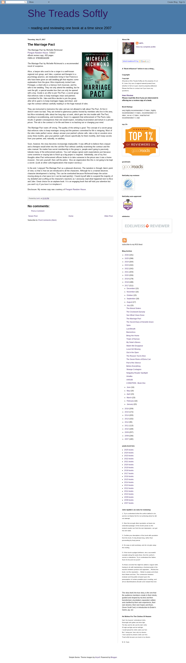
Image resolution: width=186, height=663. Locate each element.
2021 (127, 272)
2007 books (129, 503)
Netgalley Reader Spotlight (137, 373)
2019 (127, 279)
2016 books (129, 476)
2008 (127, 436)
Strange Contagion (133, 369)
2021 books (129, 462)
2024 (127, 262)
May (128, 391)
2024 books (129, 453)
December (131, 288)
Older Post (108, 216)
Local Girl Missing (133, 349)
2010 (127, 429)
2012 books (129, 488)
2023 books (129, 456)
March (129, 398)
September (131, 299)
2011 (127, 426)
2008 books (129, 500)
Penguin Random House (38, 53)
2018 (127, 282)
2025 (127, 258)
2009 (127, 432)
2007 (127, 439)
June (129, 387)
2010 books (129, 494)
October (130, 295)
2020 (127, 275)
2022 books (129, 459)
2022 (127, 269)
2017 (127, 286)
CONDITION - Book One (135, 383)
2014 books (129, 482)
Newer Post (32, 216)
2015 (127, 412)
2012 (127, 422)
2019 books (129, 468)
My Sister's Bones (133, 342)
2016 (127, 409)
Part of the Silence (133, 363)
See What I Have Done (135, 315)
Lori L (141, 43)
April (129, 394)
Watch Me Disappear (134, 346)
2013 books (129, 485)
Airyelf (97, 657)
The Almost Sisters (133, 308)
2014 (127, 415)
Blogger (114, 657)
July (128, 305)
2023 (127, 265)
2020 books (129, 465)
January (130, 404)
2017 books (129, 473)
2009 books (129, 497)
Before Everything (133, 366)
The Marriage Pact (133, 319)
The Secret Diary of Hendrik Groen (140, 322)
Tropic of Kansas (133, 339)
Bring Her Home (132, 336)
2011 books (128, 491)
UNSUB (129, 380)
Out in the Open (132, 352)
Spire (128, 325)
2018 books (129, 470)
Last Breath (130, 329)
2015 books (129, 479)
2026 (127, 255)
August (130, 302)
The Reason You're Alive (136, 356)
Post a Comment (37, 211)
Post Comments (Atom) (47, 220)
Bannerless (130, 332)
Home (71, 216)
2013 (127, 419)
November (131, 292)
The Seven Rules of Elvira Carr (138, 359)
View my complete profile (146, 47)
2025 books (129, 450)
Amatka (129, 376)
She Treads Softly (68, 13)
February (130, 401)
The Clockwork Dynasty (135, 312)
